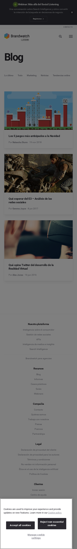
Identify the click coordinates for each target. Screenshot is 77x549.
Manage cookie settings (36, 536)
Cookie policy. (55, 512)
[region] (36, 523)
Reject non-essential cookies (52, 523)
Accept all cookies (20, 525)
